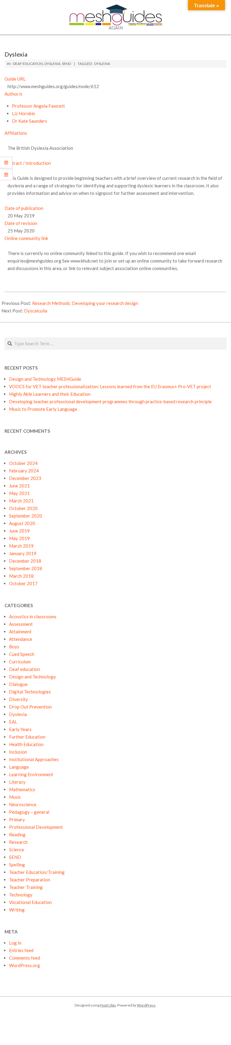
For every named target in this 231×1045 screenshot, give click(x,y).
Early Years (20, 729)
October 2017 (23, 583)
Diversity (18, 699)
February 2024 (24, 470)
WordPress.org (24, 965)
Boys (14, 646)
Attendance (20, 639)
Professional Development (36, 827)
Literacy (17, 782)
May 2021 (19, 493)
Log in (15, 942)
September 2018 (25, 568)
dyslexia (102, 63)
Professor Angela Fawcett (38, 106)
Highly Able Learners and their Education (50, 394)
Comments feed (24, 957)
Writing (17, 909)
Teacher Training (26, 887)
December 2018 (25, 561)
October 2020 (23, 508)
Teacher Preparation (29, 879)
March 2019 (21, 546)
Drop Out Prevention (30, 706)
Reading (17, 834)
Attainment (20, 631)
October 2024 (23, 463)
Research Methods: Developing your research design (85, 303)
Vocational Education (30, 902)
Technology (20, 894)
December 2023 (25, 478)
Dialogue (18, 684)
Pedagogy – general (29, 812)
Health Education (26, 744)
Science (16, 849)
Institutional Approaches (34, 759)
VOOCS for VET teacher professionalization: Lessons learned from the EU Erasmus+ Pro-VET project (110, 386)
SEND (66, 63)
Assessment (21, 624)
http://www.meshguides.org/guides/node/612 (53, 86)
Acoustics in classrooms (33, 616)
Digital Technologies (30, 691)
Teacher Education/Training (37, 872)
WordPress (146, 1005)
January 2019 (22, 553)
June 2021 (19, 485)
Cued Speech (21, 654)
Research (18, 842)
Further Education (27, 736)
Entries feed (21, 950)
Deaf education (28, 63)
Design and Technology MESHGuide (45, 379)
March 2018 (21, 576)
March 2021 (21, 500)
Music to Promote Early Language (43, 409)
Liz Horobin (23, 113)
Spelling (17, 864)
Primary (17, 819)
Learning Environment (31, 774)
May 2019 (19, 538)
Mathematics (22, 789)
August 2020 (22, 523)
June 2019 (19, 530)
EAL (13, 721)
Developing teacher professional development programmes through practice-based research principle (110, 401)
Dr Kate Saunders (29, 121)
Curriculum (20, 661)
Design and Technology (32, 676)
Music (15, 797)
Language (19, 767)
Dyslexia (52, 63)
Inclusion (18, 752)
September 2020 (25, 515)
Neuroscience (22, 804)
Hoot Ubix (108, 1005)
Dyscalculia (35, 310)
